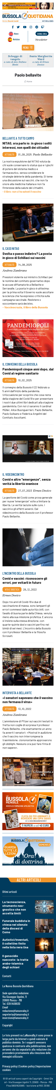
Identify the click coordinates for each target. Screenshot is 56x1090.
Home (29, 81)
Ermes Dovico (42, 490)
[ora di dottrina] (28, 850)
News (16, 33)
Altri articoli (29, 879)
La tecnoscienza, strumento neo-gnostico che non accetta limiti (14, 907)
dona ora (42, 33)
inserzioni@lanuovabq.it (15, 1018)
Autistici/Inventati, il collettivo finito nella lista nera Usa (15, 943)
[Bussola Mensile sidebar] (28, 811)
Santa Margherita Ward (41, 57)
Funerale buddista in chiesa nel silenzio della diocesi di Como (16, 926)
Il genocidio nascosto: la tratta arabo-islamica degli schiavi (15, 961)
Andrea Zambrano (14, 270)
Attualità (9, 154)
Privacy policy (9, 1066)
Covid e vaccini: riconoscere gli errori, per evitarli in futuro (24, 580)
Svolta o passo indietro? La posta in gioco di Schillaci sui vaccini (27, 256)
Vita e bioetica (12, 589)
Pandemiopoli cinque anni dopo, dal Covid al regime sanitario (28, 371)
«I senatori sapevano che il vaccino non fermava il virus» (27, 700)
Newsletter (41, 40)
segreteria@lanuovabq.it (15, 1014)
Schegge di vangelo (15, 57)
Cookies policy (27, 1066)
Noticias (16, 39)
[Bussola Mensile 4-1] (28, 771)
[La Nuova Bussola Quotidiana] (28, 16)
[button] (28, 47)
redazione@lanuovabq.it (15, 1010)
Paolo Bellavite (42, 154)
